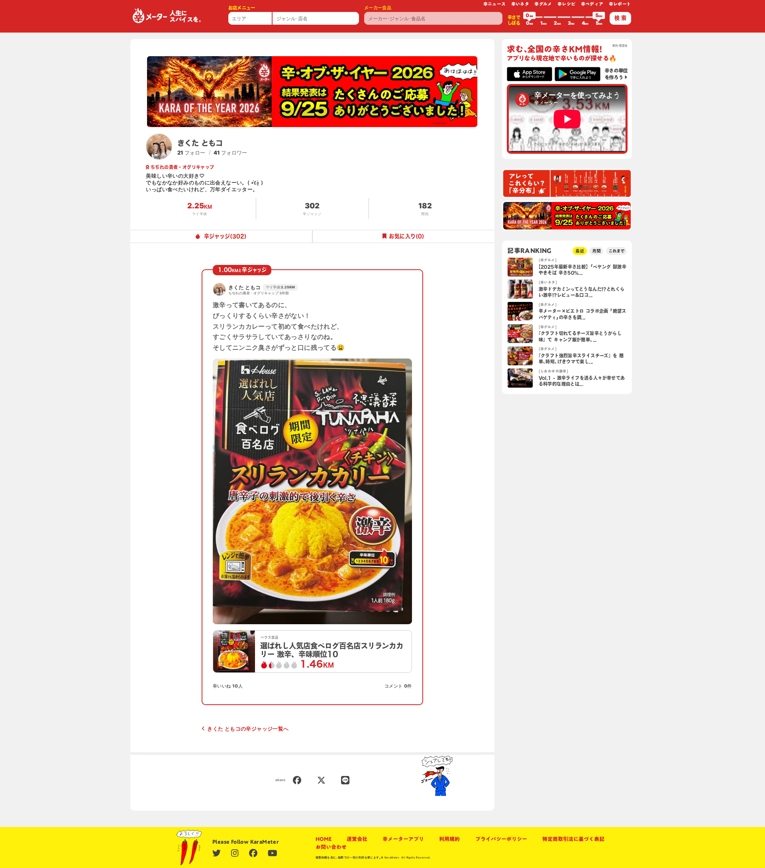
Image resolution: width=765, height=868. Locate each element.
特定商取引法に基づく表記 (573, 839)
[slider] (529, 17)
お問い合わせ (331, 847)
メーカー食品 (377, 8)
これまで (616, 251)
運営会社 (357, 839)
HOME (324, 839)
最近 (579, 251)
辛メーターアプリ (403, 839)
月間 (596, 251)
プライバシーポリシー (501, 839)
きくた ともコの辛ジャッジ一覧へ (247, 728)
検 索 (620, 18)
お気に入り (406, 236)
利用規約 (449, 839)
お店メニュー (241, 8)
